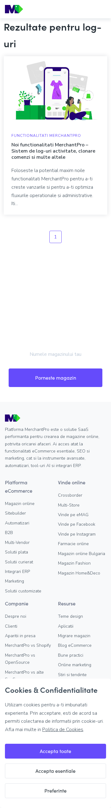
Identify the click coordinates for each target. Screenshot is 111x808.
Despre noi (15, 616)
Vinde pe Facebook (76, 524)
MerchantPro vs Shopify (28, 645)
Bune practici (70, 655)
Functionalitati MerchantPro (46, 135)
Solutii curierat (19, 562)
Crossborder (70, 495)
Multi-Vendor (17, 542)
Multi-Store (69, 505)
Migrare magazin (74, 636)
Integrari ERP (17, 571)
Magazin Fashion (74, 563)
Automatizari (17, 523)
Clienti (11, 626)
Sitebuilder (15, 513)
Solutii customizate (23, 591)
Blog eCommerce (75, 645)
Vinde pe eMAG (73, 515)
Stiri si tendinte (72, 675)
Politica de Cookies (62, 729)
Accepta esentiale (55, 771)
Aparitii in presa (20, 636)
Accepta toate (55, 751)
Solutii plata (16, 552)
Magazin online (20, 504)
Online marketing (74, 665)
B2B (9, 533)
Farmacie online (73, 544)
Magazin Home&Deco (79, 573)
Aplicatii (65, 626)
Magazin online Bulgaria (81, 554)
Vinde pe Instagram (77, 534)
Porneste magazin (55, 377)
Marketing (14, 581)
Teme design (70, 616)
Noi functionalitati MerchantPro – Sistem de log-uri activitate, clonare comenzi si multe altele (53, 151)
